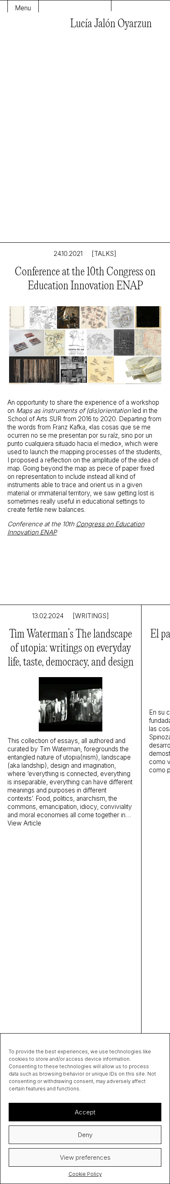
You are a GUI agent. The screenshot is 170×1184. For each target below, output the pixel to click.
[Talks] (104, 254)
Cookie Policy (85, 1174)
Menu (23, 8)
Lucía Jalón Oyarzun (111, 24)
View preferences (85, 1157)
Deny (85, 1135)
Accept (85, 1112)
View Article (24, 823)
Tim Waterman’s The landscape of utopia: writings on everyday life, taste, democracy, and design (71, 648)
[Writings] (91, 616)
